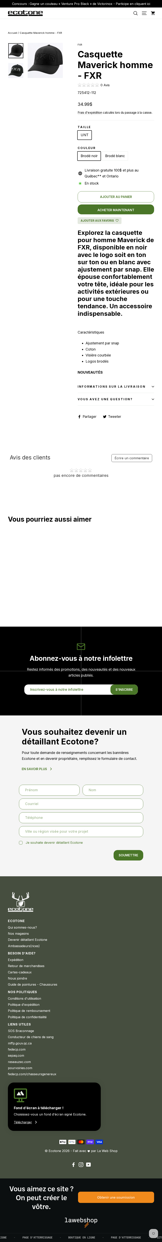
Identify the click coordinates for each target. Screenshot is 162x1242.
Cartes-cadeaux (20, 972)
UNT (85, 135)
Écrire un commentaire (132, 458)
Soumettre (128, 855)
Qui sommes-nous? (22, 927)
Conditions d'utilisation (24, 998)
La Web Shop (107, 1151)
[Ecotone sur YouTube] (88, 1164)
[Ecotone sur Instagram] (81, 1164)
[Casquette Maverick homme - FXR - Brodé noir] (10, 596)
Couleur (87, 148)
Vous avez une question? (105, 399)
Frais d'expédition (90, 112)
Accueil (12, 32)
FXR (80, 44)
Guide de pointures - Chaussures (32, 984)
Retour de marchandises (26, 966)
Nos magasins (18, 933)
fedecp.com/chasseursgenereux (32, 1074)
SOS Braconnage (21, 1031)
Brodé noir (89, 156)
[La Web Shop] (81, 1223)
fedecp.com (16, 1049)
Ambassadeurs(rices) (24, 946)
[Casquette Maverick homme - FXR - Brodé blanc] (15, 596)
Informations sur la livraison (112, 386)
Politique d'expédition (24, 1005)
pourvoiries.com (20, 1068)
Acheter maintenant (115, 210)
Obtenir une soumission (116, 1197)
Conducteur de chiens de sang (31, 1037)
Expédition (15, 960)
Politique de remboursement (29, 1011)
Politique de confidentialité (27, 1017)
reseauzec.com (19, 1062)
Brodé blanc (115, 156)
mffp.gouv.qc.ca (20, 1043)
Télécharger (23, 1122)
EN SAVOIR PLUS (34, 769)
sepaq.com (16, 1055)
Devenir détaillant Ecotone (27, 940)
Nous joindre (17, 978)
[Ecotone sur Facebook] (73, 1164)
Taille (84, 127)
